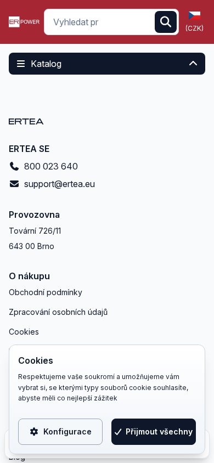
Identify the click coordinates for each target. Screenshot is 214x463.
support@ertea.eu (59, 183)
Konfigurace (67, 431)
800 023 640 (51, 166)
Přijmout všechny (159, 431)
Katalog (46, 63)
